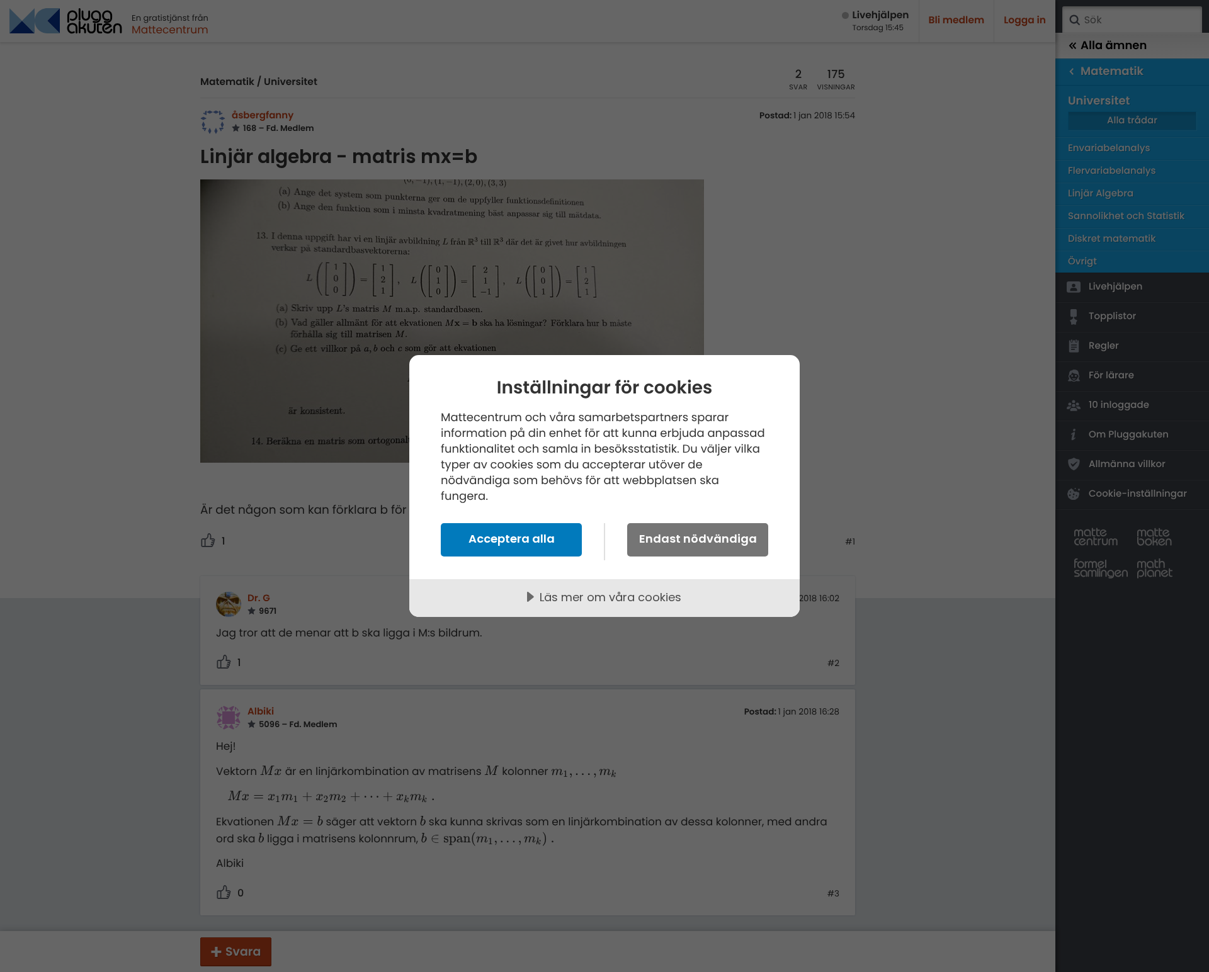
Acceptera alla (511, 538)
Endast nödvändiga (698, 538)
